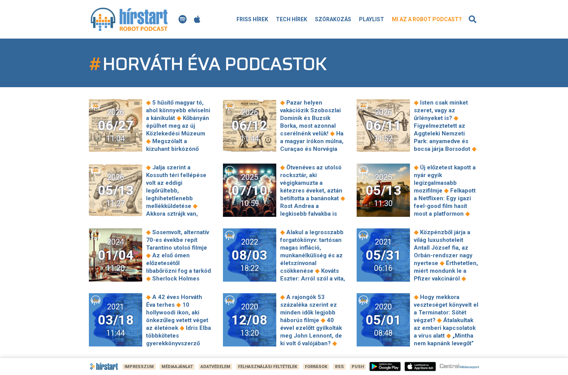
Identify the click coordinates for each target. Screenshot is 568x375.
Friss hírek (252, 19)
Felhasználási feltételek (267, 366)
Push (358, 366)
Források (316, 366)
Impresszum (139, 366)
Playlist (371, 19)
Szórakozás (333, 19)
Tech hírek (291, 19)
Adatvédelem (215, 366)
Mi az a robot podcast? (427, 19)
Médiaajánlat (177, 366)
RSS (339, 366)
